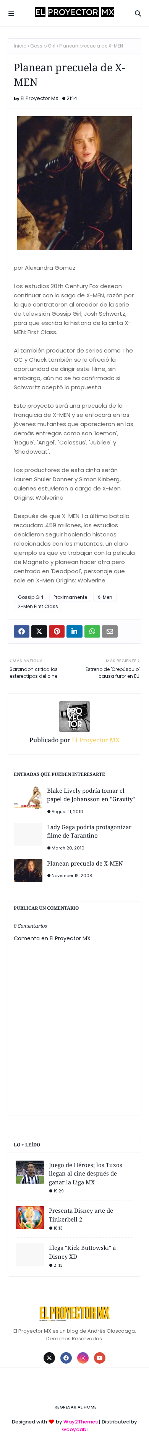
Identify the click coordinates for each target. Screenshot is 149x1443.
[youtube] (99, 1358)
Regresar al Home (76, 1407)
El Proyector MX (39, 98)
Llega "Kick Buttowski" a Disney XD (82, 1252)
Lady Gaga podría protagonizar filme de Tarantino (89, 831)
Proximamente (70, 597)
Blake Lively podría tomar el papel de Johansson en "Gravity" (91, 795)
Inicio (20, 46)
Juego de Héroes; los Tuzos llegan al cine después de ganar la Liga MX (85, 1173)
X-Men (104, 597)
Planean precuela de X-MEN (85, 863)
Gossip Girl (42, 46)
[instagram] (83, 1358)
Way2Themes (80, 1421)
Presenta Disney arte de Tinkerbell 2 (81, 1215)
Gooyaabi (74, 1429)
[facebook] (66, 1358)
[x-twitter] (49, 1358)
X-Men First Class (38, 606)
